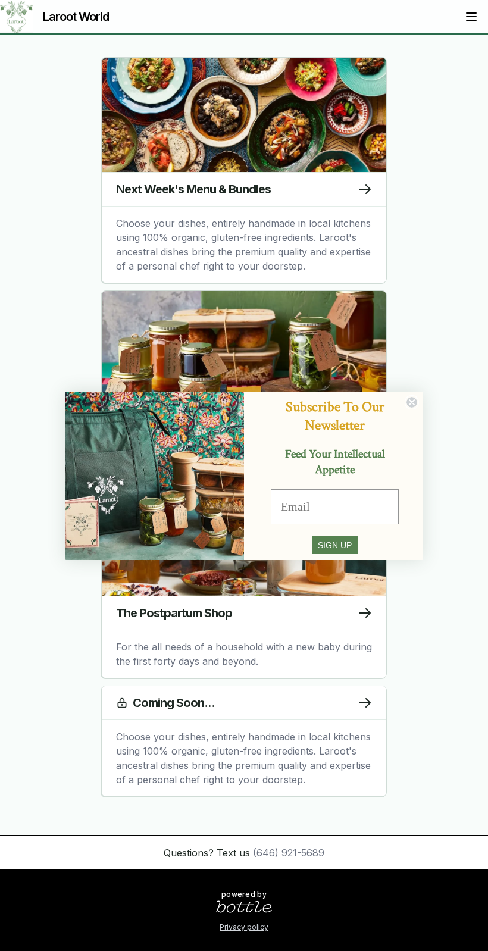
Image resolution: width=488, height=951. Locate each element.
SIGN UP (335, 545)
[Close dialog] (412, 402)
